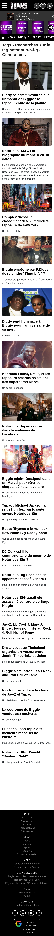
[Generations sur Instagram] (39, 913)
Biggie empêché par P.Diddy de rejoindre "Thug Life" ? (25, 271)
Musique (23, 37)
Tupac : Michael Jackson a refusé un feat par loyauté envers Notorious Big (24, 509)
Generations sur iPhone (27, 863)
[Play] (3, 25)
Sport (37, 37)
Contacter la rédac (27, 854)
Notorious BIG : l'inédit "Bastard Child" (21, 754)
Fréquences (27, 831)
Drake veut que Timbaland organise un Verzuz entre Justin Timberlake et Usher (24, 652)
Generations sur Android (27, 867)
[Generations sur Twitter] (23, 913)
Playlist (27, 824)
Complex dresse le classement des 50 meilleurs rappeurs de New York (25, 221)
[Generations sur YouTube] (31, 913)
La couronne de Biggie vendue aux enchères (21, 712)
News (11, 37)
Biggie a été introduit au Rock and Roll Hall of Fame (26, 673)
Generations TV (27, 892)
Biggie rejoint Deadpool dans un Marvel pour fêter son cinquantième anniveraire (26, 483)
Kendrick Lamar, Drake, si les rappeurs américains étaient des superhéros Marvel (26, 378)
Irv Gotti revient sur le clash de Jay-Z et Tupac (25, 692)
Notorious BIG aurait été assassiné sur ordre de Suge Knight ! (25, 602)
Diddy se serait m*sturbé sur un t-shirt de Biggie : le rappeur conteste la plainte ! (25, 99)
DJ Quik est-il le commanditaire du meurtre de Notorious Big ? (26, 555)
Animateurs (27, 821)
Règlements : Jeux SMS (27, 879)
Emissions (27, 817)
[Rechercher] (43, 6)
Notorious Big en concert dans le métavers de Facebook (23, 430)
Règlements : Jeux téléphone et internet (27, 883)
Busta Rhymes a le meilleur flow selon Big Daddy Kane (24, 531)
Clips (27, 895)
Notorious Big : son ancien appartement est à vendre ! (24, 577)
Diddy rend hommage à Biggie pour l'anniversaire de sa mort (26, 325)
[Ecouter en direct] (37, 6)
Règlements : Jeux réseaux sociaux (27, 876)
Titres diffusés (27, 827)
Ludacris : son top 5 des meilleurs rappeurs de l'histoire (22, 733)
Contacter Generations (27, 905)
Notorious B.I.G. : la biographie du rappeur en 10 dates (25, 155)
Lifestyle (27, 850)
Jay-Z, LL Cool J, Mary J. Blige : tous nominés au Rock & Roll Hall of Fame (26, 628)
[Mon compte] (50, 6)
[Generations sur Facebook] (15, 913)
